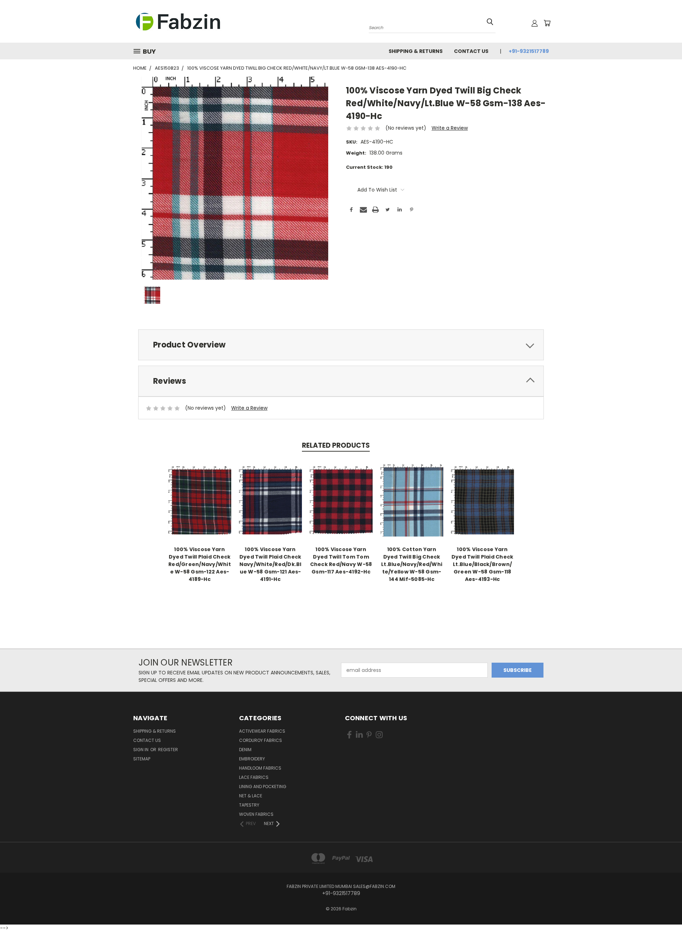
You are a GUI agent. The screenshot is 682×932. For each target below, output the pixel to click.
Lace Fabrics (254, 777)
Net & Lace (250, 796)
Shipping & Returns (416, 51)
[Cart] (547, 23)
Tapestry (249, 805)
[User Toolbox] (534, 23)
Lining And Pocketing (262, 786)
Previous (663, 904)
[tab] (341, 344)
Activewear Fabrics (262, 731)
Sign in (141, 750)
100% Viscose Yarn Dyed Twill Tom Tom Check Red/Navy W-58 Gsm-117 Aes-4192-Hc (341, 560)
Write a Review (450, 127)
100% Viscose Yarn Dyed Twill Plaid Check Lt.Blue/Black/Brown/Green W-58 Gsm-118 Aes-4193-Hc (482, 564)
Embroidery (252, 759)
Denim (245, 750)
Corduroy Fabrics (260, 740)
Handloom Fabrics (260, 768)
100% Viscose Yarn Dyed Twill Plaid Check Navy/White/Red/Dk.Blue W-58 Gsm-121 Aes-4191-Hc (270, 564)
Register (168, 750)
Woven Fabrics (256, 814)
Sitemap (141, 759)
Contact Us (471, 51)
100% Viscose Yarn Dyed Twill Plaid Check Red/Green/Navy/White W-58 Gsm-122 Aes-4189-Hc (199, 564)
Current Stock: (369, 167)
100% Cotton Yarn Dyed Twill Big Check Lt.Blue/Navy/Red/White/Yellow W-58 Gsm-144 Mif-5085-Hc (411, 564)
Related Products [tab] (336, 445)
